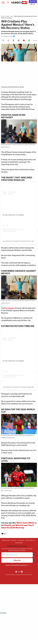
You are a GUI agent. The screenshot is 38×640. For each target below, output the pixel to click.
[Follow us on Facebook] (16, 572)
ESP (31, 4)
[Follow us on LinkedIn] (22, 572)
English (7, 16)
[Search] (8, 3)
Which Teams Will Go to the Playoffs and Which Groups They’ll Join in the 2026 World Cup (19, 525)
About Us (13, 540)
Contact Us (21, 540)
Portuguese (9, 308)
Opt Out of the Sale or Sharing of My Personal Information (19, 574)
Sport (11, 16)
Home (2, 16)
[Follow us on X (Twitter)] (19, 572)
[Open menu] (3, 3)
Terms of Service (30, 540)
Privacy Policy (19, 542)
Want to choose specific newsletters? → (17, 565)
